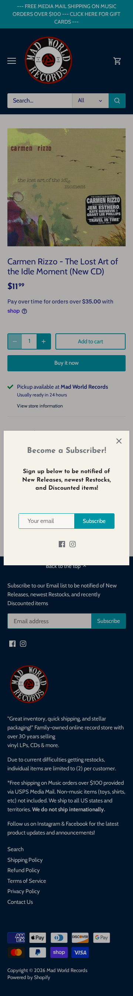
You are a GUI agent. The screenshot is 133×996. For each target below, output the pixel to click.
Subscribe (94, 521)
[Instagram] (72, 544)
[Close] (119, 441)
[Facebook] (62, 544)
